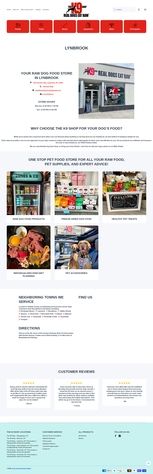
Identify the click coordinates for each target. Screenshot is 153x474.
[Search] (114, 9)
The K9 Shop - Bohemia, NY (16, 438)
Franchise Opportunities (50, 446)
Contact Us (46, 449)
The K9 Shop (15, 468)
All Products (82, 436)
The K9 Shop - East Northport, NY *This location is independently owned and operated (22, 446)
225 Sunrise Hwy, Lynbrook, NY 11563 (48, 83)
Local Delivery (47, 94)
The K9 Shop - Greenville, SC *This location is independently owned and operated (22, 455)
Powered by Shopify (25, 468)
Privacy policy (47, 441)
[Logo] (76, 9)
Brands (81, 438)
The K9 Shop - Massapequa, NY (17, 436)
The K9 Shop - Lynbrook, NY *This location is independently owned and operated (21, 442)
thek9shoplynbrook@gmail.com (48, 90)
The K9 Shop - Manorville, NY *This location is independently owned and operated (22, 451)
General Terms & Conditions (52, 436)
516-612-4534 (48, 87)
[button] (145, 10)
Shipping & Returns (49, 443)
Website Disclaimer (49, 438)
